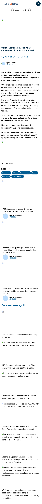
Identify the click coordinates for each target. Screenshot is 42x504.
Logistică (26, 10)
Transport (16, 10)
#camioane (6, 173)
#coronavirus (25, 173)
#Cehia (15, 173)
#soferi (34, 173)
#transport (6, 176)
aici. (32, 128)
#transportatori (17, 176)
